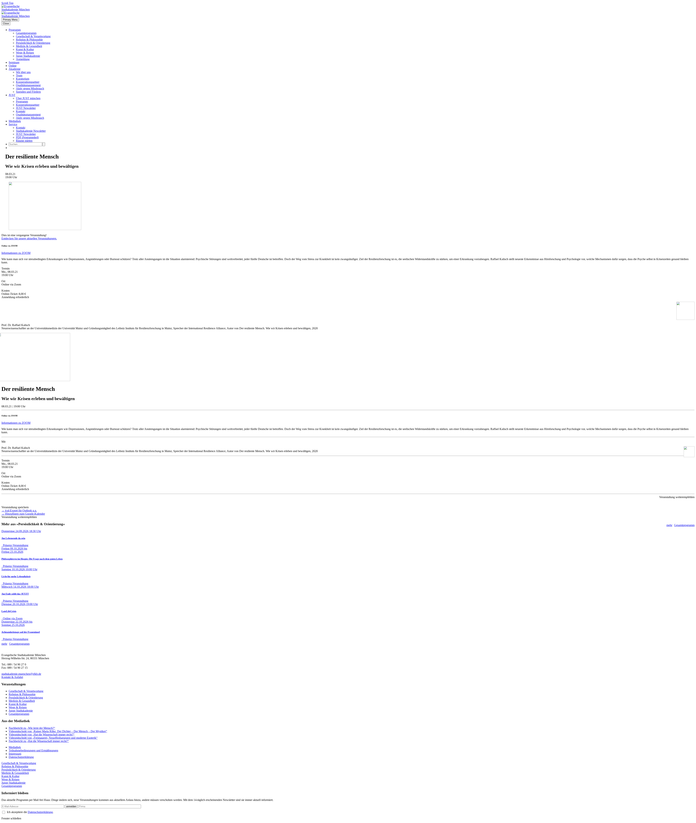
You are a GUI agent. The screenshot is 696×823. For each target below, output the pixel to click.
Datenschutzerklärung (21, 757)
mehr (669, 525)
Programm (15, 29)
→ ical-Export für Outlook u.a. (19, 510)
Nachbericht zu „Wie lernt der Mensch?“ (32, 728)
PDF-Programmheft (27, 137)
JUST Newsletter (26, 108)
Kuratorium (22, 78)
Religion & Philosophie (29, 39)
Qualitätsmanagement (28, 85)
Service (13, 124)
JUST (12, 95)
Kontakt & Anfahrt (12, 677)
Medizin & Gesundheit (29, 46)
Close (6, 23)
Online (12, 65)
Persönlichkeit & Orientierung (33, 42)
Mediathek (15, 121)
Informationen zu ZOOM (15, 252)
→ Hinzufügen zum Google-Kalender (23, 513)
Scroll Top (7, 3)
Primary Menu (10, 19)
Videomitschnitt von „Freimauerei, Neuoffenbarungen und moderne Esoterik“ (53, 737)
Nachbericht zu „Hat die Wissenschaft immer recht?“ (39, 741)
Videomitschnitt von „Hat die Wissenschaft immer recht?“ (41, 734)
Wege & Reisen (25, 52)
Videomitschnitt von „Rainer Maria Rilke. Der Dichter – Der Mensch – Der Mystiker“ (58, 731)
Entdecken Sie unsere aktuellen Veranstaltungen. (29, 238)
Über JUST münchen (28, 98)
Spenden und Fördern (28, 91)
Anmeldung (23, 59)
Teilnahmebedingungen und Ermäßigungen (33, 750)
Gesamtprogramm (26, 33)
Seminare (14, 62)
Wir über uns (23, 72)
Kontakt (20, 111)
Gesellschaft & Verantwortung (33, 36)
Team (19, 75)
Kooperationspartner (27, 81)
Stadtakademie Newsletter (31, 130)
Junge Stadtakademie (28, 55)
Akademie (14, 68)
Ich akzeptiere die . (30, 812)
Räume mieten (24, 140)
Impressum (15, 753)
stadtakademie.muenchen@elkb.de (21, 673)
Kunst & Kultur (25, 49)
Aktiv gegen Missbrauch (30, 88)
